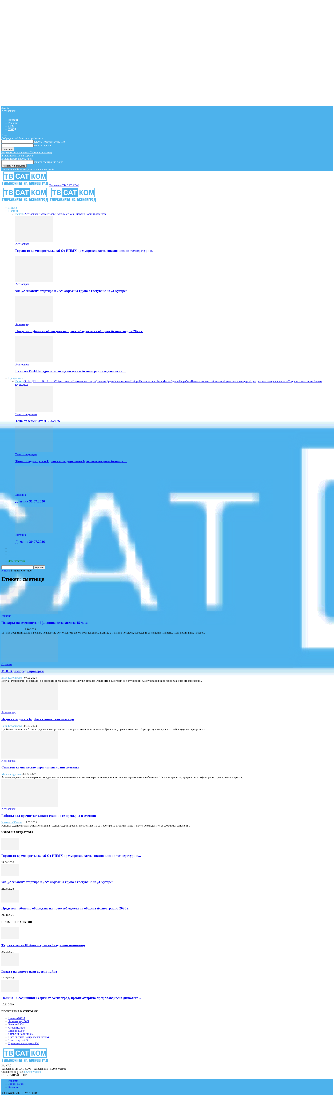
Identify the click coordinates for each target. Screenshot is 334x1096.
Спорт (309, 381)
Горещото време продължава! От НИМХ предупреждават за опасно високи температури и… (85, 250)
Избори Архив (56, 213)
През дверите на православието (269, 381)
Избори (42, 213)
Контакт (13, 119)
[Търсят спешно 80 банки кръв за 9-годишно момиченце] (10, 938)
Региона (69, 213)
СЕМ (11, 126)
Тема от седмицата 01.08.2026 (37, 421)
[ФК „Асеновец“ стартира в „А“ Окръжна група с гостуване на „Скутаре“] (34, 280)
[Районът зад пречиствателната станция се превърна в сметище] (29, 805)
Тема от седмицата (26, 414)
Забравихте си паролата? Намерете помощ (26, 152)
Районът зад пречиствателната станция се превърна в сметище (48, 815)
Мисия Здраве (170, 381)
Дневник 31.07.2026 (30, 501)
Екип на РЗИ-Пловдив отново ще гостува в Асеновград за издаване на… (70, 371)
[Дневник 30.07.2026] (34, 531)
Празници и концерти (237, 381)
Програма (14, 557)
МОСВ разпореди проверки (22, 671)
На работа (185, 381)
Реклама (13, 123)
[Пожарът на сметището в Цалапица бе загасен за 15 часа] (29, 612)
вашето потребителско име (49, 141)
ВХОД (12, 129)
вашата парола (42, 145)
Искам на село (147, 381)
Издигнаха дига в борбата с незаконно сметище (37, 719)
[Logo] (25, 201)
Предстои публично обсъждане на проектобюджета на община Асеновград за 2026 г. (79, 331)
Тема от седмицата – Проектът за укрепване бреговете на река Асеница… (71, 461)
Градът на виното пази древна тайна (29, 971)
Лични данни (16, 1083)
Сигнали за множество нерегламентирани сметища (40, 767)
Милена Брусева (11, 774)
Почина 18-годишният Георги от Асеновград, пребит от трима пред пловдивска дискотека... (71, 998)
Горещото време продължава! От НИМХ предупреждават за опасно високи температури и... (71, 855)
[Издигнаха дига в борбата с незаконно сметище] (29, 709)
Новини (13, 210)
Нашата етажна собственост (207, 381)
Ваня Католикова (11, 677)
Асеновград (31, 213)
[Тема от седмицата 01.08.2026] (34, 411)
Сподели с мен (296, 381)
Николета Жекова (11, 822)
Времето (13, 551)
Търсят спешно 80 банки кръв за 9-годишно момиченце (43, 945)
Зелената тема (122, 381)
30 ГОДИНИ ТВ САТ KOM (40, 381)
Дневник (101, 381)
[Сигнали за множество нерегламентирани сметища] (29, 757)
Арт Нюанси (64, 381)
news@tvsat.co (32, 1071)
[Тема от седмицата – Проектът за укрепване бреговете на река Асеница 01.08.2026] (34, 451)
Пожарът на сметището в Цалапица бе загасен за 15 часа (44, 622)
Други (110, 381)
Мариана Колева (11, 629)
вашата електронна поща (48, 161)
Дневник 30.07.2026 (30, 541)
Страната (100, 213)
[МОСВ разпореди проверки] (29, 661)
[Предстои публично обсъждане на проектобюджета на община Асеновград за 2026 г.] (34, 321)
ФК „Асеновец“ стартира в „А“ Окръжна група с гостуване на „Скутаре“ (71, 291)
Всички (19, 213)
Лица (159, 381)
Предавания (15, 378)
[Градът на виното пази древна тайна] (10, 964)
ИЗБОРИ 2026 (16, 548)
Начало (12, 207)
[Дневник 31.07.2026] (34, 491)
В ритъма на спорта (84, 381)
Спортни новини (84, 213)
